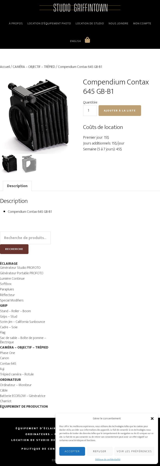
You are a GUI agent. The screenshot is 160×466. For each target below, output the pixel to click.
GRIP (3, 306)
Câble (4, 390)
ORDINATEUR (10, 380)
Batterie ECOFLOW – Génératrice (22, 396)
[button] (152, 418)
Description (17, 186)
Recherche (14, 249)
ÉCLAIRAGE (9, 264)
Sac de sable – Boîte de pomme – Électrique (23, 340)
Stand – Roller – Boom (15, 311)
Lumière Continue (12, 279)
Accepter (72, 451)
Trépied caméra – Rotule (17, 374)
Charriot (6, 401)
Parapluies (7, 289)
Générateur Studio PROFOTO (20, 268)
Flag (2, 332)
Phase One (7, 353)
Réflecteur (7, 295)
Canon (4, 358)
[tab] (17, 186)
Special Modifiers (12, 300)
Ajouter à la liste (120, 110)
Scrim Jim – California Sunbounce (22, 322)
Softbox (5, 284)
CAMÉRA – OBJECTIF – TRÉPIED (34, 67)
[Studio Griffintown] (80, 11)
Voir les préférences (134, 451)
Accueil (5, 67)
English (75, 41)
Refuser (99, 451)
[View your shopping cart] (87, 40)
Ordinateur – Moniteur (16, 385)
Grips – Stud (8, 317)
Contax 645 (8, 364)
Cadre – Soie (9, 327)
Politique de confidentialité (107, 459)
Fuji (2, 369)
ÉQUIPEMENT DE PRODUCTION (24, 407)
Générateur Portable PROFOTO (21, 273)
